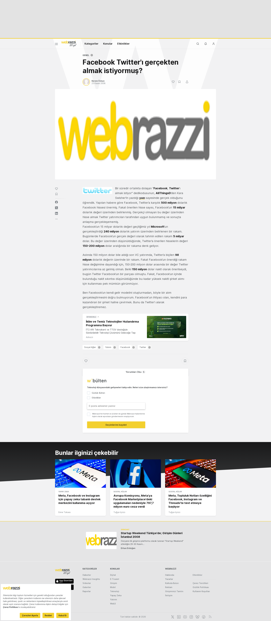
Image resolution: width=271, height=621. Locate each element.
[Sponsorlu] (166, 327)
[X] (172, 616)
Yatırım (108, 347)
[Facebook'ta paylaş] (56, 202)
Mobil (113, 587)
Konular (107, 43)
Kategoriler (91, 43)
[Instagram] (191, 616)
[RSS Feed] (209, 616)
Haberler (87, 575)
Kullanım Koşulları (201, 591)
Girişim (113, 583)
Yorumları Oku (135, 372)
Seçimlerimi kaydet (116, 424)
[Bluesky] (197, 616)
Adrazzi (89, 337)
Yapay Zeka (63, 492)
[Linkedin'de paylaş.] (56, 213)
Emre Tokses (64, 512)
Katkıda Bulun (172, 583)
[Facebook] (203, 616)
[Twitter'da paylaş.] (56, 207)
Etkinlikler (123, 43)
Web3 (113, 603)
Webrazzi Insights (91, 579)
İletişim (168, 595)
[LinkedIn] (178, 616)
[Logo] (69, 43)
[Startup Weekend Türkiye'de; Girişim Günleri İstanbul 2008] (101, 540)
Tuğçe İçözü (119, 512)
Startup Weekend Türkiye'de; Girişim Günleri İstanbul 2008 (152, 534)
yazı (142, 198)
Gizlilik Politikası (201, 587)
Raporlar (87, 591)
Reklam (168, 587)
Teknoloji (114, 591)
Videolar (87, 583)
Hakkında (169, 575)
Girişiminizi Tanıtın (174, 591)
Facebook (125, 347)
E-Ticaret (114, 579)
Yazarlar (169, 579)
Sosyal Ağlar (90, 347)
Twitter (142, 347)
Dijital (113, 575)
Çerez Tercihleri (200, 583)
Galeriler (87, 587)
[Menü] (56, 44)
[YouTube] (184, 616)
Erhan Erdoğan (128, 548)
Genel (86, 55)
